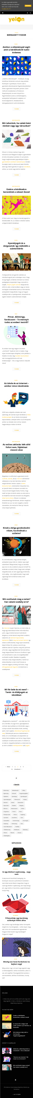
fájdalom (6, 796)
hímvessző (17, 799)
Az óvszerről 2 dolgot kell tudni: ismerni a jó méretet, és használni (22, 1025)
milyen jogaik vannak (13, 285)
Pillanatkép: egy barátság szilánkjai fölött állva (16, 919)
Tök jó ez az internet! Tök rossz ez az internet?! (20, 1058)
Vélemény (15, 869)
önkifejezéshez (18, 745)
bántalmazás (15, 790)
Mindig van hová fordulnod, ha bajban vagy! (16, 963)
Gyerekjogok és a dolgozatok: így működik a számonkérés (16, 246)
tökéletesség (7, 829)
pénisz (15, 814)
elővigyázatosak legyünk (10, 667)
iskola (12, 802)
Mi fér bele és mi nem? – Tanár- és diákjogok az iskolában (16, 692)
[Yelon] (16, 19)
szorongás (25, 820)
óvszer (19, 832)
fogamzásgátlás (24, 793)
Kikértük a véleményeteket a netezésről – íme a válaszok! (21, 1049)
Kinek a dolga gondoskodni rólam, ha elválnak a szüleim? (16, 530)
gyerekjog (14, 796)
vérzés (5, 832)
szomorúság (16, 820)
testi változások (8, 826)
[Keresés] (30, 13)
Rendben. (28, 5)
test (22, 823)
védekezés (16, 829)
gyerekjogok (24, 796)
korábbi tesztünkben (22, 356)
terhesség (14, 823)
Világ (16, 44)
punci (20, 811)
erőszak (14, 793)
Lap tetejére (17, 1094)
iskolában (27, 167)
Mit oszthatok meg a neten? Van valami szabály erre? (16, 600)
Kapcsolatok (16, 120)
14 (12, 769)
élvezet (12, 832)
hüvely (25, 799)
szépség (6, 823)
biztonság (6, 790)
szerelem (6, 817)
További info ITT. (6, 9)
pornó (14, 811)
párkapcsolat (7, 814)
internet (19, 479)
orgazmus (6, 811)
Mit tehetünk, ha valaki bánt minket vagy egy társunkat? (16, 124)
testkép (17, 826)
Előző (8, 766)
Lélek (16, 525)
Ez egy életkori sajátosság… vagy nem (16, 873)
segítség (23, 814)
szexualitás (6, 820)
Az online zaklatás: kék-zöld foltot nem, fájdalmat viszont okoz (16, 447)
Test (16, 314)
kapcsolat (6, 805)
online (22, 808)
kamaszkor (20, 802)
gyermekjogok (7, 799)
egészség (6, 793)
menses (6, 808)
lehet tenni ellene (7, 498)
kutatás (14, 805)
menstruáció (14, 808)
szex (22, 817)
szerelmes (14, 817)
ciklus (23, 790)
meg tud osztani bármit (20, 640)
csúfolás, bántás (7, 479)
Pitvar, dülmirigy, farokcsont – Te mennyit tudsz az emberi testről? (16, 319)
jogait (27, 745)
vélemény (25, 829)
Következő (17, 769)
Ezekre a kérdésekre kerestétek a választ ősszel (16, 190)
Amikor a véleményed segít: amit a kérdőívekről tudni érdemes (16, 50)
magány (21, 805)
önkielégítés (7, 835)
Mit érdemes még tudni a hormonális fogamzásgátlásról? (20, 1034)
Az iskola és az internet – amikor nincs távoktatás (16, 384)
